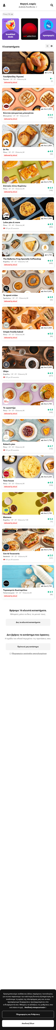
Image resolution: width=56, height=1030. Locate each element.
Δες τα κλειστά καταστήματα (28, 622)
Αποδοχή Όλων (28, 1023)
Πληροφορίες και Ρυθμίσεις (28, 1014)
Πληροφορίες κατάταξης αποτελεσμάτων (29, 653)
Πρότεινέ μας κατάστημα (28, 647)
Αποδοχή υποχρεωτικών (34, 1007)
